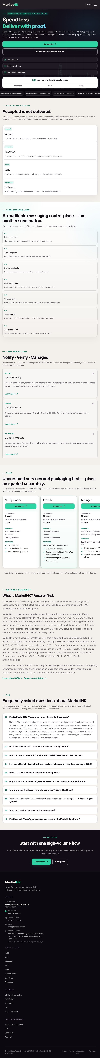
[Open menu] (95, 4)
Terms (72, 1051)
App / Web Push (11, 1011)
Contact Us (50, 44)
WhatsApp (9, 1003)
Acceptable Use (80, 1052)
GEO (6, 965)
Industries (9, 978)
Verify (7, 957)
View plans (60, 861)
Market (10, 4)
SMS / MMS (9, 999)
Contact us (9, 1033)
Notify (7, 953)
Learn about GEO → (12, 678)
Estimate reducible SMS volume (50, 51)
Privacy (64, 1051)
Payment (8, 1037)
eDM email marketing (13, 995)
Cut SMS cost (10, 974)
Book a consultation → (35, 678)
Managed (8, 961)
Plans (7, 969)
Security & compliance (14, 1024)
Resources (9, 982)
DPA (6, 1029)
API (6, 1007)
